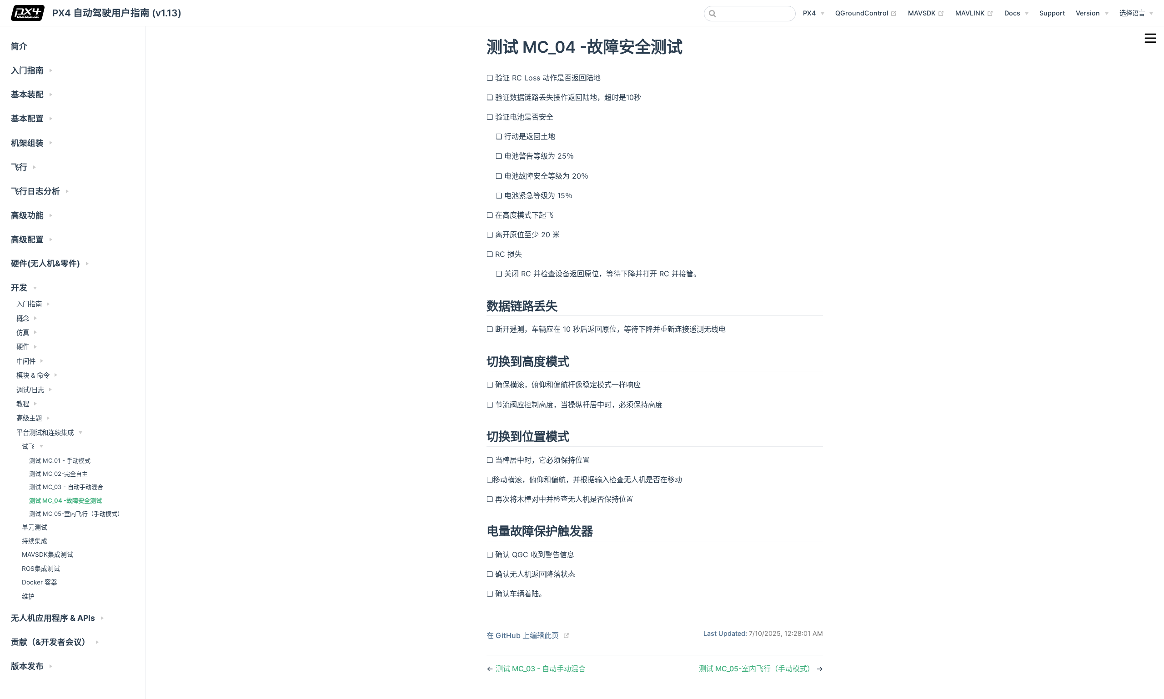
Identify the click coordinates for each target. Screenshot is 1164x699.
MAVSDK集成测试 (47, 554)
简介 (19, 46)
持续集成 (34, 540)
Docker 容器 (39, 582)
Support (1052, 13)
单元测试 (34, 527)
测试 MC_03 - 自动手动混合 (66, 486)
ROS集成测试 (41, 568)
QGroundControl (866, 13)
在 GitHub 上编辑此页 (523, 635)
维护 (28, 596)
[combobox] (750, 13)
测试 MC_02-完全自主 (58, 473)
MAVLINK (974, 13)
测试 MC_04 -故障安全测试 (65, 500)
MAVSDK (926, 13)
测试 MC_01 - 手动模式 (59, 460)
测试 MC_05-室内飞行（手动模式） (76, 513)
